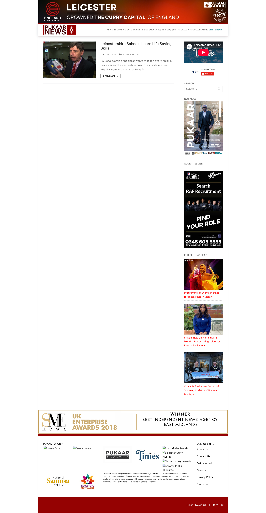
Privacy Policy (205, 477)
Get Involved (204, 463)
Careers (201, 470)
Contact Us (203, 456)
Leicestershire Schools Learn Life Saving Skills (136, 46)
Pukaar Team (109, 54)
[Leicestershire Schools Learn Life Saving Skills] (69, 60)
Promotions (203, 484)
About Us (202, 449)
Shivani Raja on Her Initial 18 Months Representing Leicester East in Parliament (202, 341)
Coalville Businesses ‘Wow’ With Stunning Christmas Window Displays (202, 390)
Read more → (110, 76)
